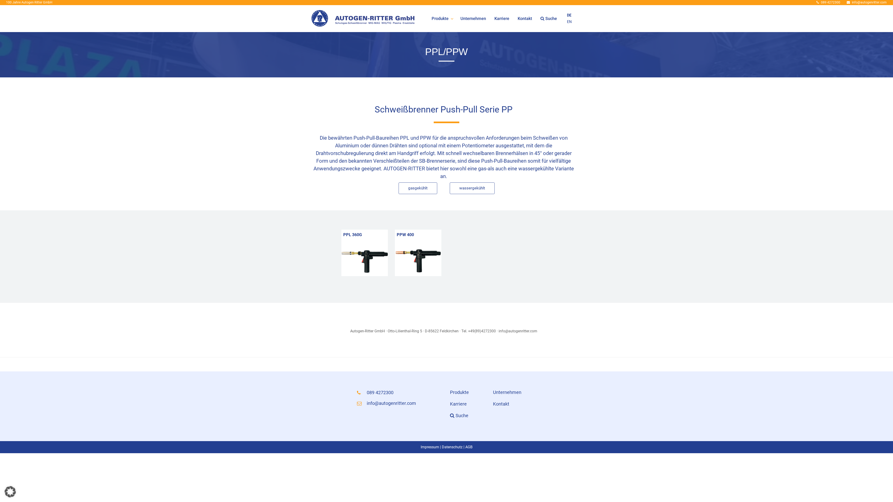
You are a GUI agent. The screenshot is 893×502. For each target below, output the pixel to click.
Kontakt (525, 18)
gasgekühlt (418, 188)
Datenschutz (452, 447)
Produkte (440, 18)
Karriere (501, 18)
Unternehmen (473, 18)
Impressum (430, 447)
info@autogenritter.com (869, 2)
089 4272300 (830, 2)
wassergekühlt (472, 188)
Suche (550, 18)
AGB (469, 447)
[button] (10, 492)
